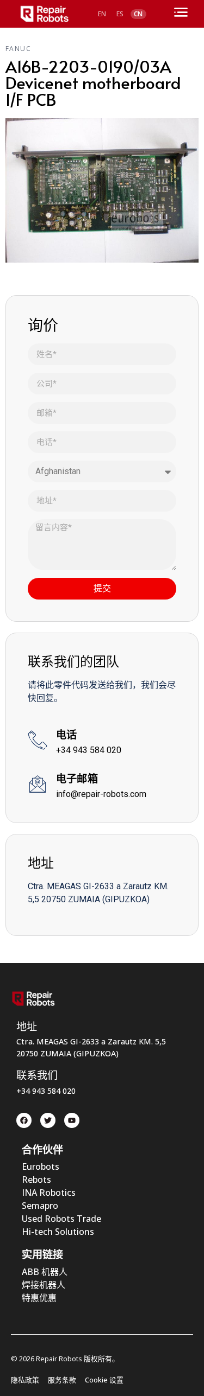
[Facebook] (24, 1120)
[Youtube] (71, 1120)
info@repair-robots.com (101, 794)
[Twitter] (47, 1120)
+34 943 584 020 (88, 750)
